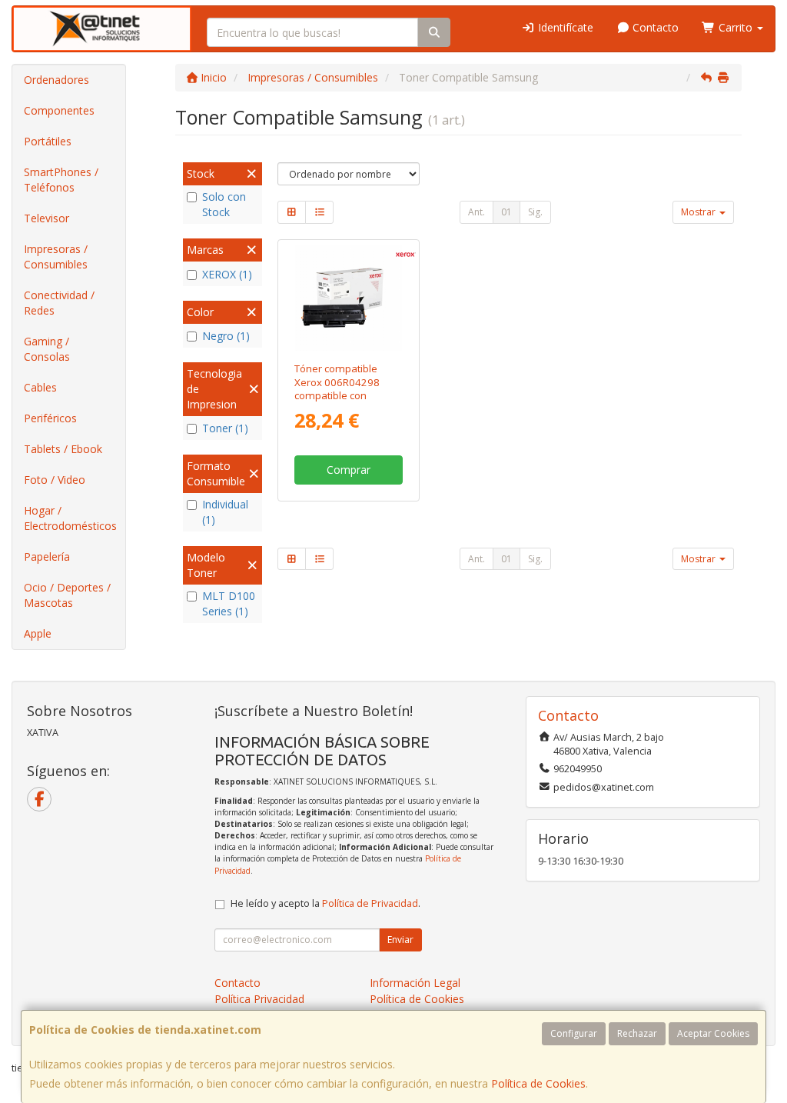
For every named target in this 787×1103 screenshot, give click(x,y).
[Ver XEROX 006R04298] (348, 298)
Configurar (573, 1033)
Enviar (400, 939)
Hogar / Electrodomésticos (70, 518)
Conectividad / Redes (59, 303)
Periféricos (50, 418)
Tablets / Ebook (63, 449)
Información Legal (415, 982)
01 (506, 211)
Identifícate (564, 27)
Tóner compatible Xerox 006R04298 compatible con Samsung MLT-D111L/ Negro (347, 395)
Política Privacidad (259, 998)
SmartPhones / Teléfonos (61, 180)
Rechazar (637, 1033)
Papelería (47, 556)
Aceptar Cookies (713, 1033)
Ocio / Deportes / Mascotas (67, 595)
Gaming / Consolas (47, 349)
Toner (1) (225, 428)
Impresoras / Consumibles (56, 257)
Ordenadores (56, 79)
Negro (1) (226, 335)
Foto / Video (54, 479)
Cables (40, 387)
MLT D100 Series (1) (228, 603)
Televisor (46, 218)
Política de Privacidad (370, 903)
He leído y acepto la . (325, 903)
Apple (37, 633)
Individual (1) (225, 512)
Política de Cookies (538, 1083)
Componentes (59, 110)
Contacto (654, 27)
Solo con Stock (224, 204)
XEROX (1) (227, 274)
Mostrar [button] (699, 211)
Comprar (348, 469)
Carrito (735, 27)
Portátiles (47, 141)
